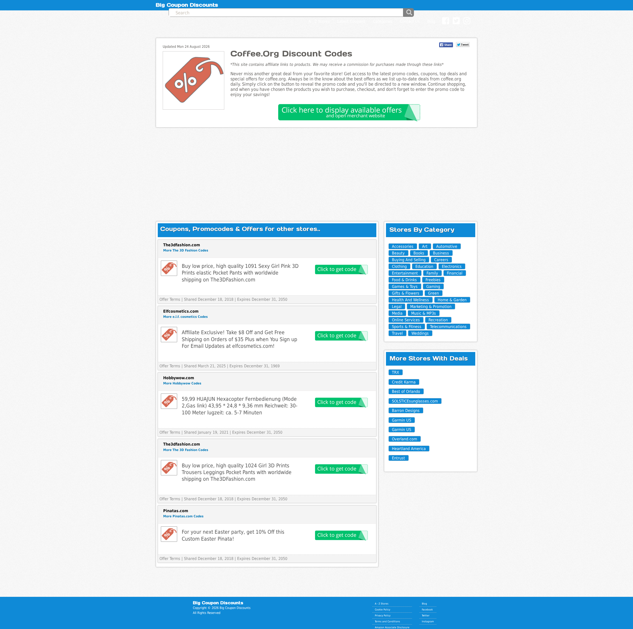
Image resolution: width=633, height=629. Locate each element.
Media (397, 313)
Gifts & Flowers (405, 293)
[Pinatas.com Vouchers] (169, 534)
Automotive (446, 246)
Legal (397, 306)
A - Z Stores (381, 603)
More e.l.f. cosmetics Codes (185, 317)
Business (441, 253)
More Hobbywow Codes (182, 383)
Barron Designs (406, 410)
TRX (395, 372)
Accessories (402, 246)
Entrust (398, 458)
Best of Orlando (406, 391)
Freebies (433, 279)
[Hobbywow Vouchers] (169, 401)
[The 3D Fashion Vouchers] (169, 268)
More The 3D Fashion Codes (185, 250)
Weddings (420, 333)
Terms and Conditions (387, 621)
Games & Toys (405, 286)
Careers (441, 259)
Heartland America (409, 448)
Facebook (427, 609)
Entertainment (405, 273)
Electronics (452, 266)
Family (432, 273)
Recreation (438, 320)
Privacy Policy (382, 615)
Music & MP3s (423, 313)
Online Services (406, 320)
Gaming (433, 286)
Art (425, 246)
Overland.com (404, 439)
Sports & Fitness (406, 326)
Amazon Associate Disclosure (392, 627)
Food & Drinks (404, 279)
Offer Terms (169, 299)
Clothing (399, 266)
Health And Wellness (410, 300)
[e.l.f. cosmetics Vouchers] (169, 334)
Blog (424, 603)
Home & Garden (452, 300)
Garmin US (401, 420)
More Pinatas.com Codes (183, 516)
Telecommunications (448, 326)
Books (418, 253)
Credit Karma (404, 382)
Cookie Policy (382, 609)
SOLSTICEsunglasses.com (415, 401)
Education (424, 266)
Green (433, 293)
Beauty (398, 253)
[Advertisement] (316, 170)
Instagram (428, 621)
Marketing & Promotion (431, 306)
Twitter (426, 615)
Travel (397, 333)
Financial (454, 273)
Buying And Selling (409, 259)
